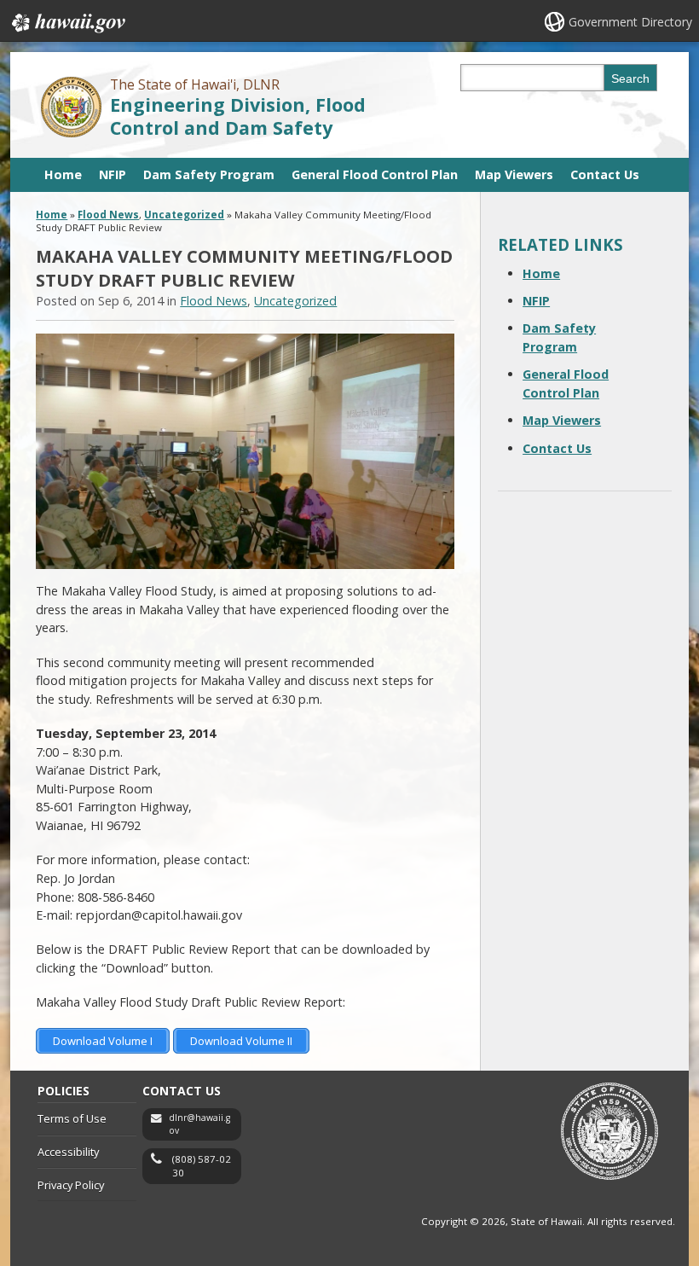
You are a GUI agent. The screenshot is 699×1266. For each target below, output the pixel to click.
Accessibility (68, 1151)
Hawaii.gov (67, 23)
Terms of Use (72, 1118)
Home (63, 174)
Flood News (108, 214)
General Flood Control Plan (375, 174)
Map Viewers (514, 174)
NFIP (112, 174)
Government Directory (630, 22)
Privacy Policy (71, 1185)
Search (630, 78)
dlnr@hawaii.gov (199, 1124)
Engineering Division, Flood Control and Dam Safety (238, 116)
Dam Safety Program (208, 174)
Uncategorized (184, 214)
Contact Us (604, 174)
